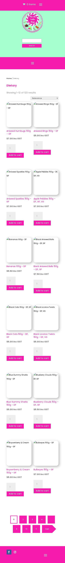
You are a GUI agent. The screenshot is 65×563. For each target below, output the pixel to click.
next (47, 529)
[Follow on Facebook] (8, 552)
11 (36, 529)
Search (32, 46)
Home (8, 78)
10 (26, 529)
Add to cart (15, 155)
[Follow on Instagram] (15, 552)
